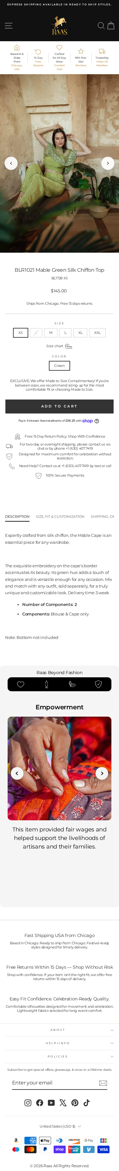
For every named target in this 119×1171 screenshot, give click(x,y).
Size (60, 323)
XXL (97, 332)
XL (80, 332)
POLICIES (58, 1056)
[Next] (108, 163)
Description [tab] (17, 517)
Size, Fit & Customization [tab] (60, 517)
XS (20, 332)
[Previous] (11, 163)
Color (59, 356)
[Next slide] (102, 773)
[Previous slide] (17, 773)
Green (59, 365)
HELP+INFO (58, 1043)
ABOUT (57, 1029)
